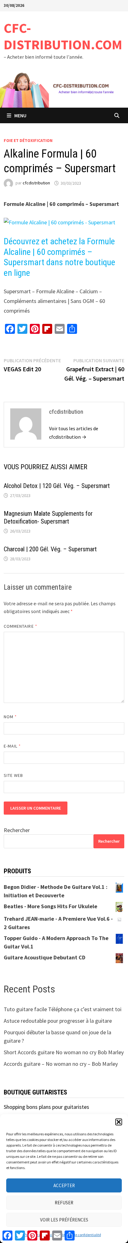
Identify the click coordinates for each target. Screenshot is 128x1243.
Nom (10, 716)
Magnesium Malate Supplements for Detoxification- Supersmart (48, 517)
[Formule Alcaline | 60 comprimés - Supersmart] (59, 222)
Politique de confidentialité (79, 1234)
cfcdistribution (36, 183)
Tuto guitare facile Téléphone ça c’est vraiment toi (62, 1009)
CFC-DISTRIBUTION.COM (63, 36)
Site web (13, 775)
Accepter (64, 1185)
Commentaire (20, 626)
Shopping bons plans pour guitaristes (46, 1106)
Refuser (64, 1203)
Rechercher (17, 830)
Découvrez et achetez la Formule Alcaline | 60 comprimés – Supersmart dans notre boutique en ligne (59, 257)
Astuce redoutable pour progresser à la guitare (58, 1020)
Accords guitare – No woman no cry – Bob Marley (61, 1063)
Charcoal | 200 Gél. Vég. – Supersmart (50, 549)
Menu (20, 115)
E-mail (12, 746)
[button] (119, 1122)
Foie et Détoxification (28, 140)
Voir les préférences (64, 1220)
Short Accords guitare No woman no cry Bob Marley (64, 1052)
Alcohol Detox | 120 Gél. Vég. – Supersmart (57, 486)
